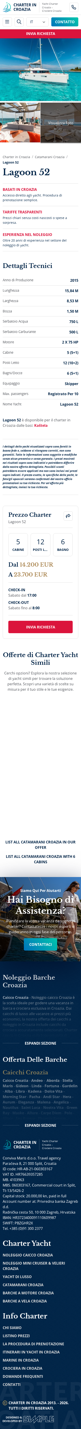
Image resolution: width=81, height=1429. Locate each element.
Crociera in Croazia (22, 1368)
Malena (44, 1102)
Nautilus (10, 1107)
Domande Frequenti (23, 1376)
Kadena (35, 1091)
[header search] (19, 22)
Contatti (11, 1384)
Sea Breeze (25, 1118)
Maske (18, 1112)
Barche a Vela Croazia (25, 1301)
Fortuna (52, 1085)
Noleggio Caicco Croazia (28, 1255)
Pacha (34, 1096)
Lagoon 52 (11, 162)
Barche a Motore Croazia (28, 1292)
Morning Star (14, 1096)
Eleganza (26, 1102)
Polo (68, 1112)
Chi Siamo (12, 1327)
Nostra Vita (53, 1107)
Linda (37, 1085)
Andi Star (51, 1096)
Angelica (61, 1102)
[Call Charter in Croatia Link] (74, 7)
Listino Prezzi (16, 1335)
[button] (68, 516)
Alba (9, 1091)
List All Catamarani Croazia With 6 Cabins (40, 859)
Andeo (37, 1080)
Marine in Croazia (21, 1360)
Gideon (22, 1085)
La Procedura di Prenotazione (33, 1343)
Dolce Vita (54, 1091)
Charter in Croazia (16, 157)
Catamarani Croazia (50, 157)
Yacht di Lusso (17, 1276)
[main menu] (7, 22)
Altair (8, 1118)
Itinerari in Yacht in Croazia (31, 1352)
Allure (32, 1112)
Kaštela (41, 425)
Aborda (53, 1080)
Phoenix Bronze (52, 1118)
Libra (20, 1091)
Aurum (9, 1102)
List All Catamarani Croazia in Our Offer (40, 845)
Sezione (40, 1043)
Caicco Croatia (15, 1080)
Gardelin (70, 1085)
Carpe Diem (51, 1112)
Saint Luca (30, 1107)
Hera (67, 1096)
